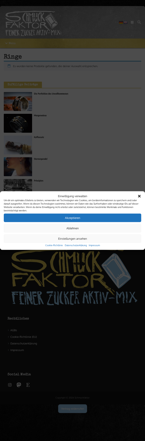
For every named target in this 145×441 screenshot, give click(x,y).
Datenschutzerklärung (76, 245)
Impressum (94, 245)
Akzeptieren (72, 217)
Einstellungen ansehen (72, 238)
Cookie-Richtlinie (54, 245)
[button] (139, 196)
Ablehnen (72, 228)
